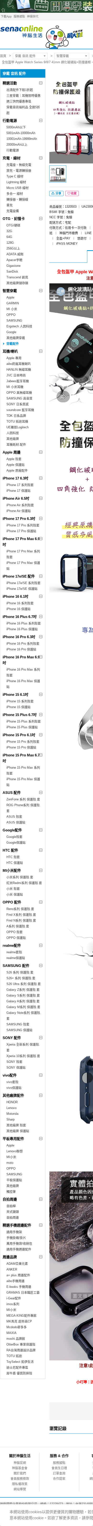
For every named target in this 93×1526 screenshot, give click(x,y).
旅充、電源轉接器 (18, 170)
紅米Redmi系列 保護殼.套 (24, 883)
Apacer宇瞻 (14, 260)
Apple (10, 297)
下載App (6, 16)
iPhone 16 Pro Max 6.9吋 (21, 660)
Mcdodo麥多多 (16, 1327)
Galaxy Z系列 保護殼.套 (23, 989)
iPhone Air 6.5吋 (16, 498)
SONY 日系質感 (17, 404)
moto (9, 1163)
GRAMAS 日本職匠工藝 (23, 1292)
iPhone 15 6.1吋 (15, 694)
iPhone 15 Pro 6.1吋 (19, 735)
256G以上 (13, 248)
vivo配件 (10, 1075)
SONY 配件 (12, 1038)
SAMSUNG (14, 320)
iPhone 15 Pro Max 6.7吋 (21, 758)
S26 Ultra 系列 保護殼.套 (23, 984)
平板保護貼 (14, 1180)
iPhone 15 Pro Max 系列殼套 (23, 770)
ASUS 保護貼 (15, 822)
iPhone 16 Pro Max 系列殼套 (23, 672)
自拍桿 (11, 1206)
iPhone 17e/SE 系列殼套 (23, 583)
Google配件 (12, 830)
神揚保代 (32, 16)
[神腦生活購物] (42, 34)
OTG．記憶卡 (14, 219)
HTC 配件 (10, 850)
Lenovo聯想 (14, 1151)
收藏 (74, 193)
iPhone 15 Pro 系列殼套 (22, 741)
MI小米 (11, 1157)
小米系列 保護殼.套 (19, 877)
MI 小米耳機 (14, 387)
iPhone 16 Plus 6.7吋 (20, 617)
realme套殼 (14, 952)
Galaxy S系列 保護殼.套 (23, 995)
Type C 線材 (14, 176)
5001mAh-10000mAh (20, 133)
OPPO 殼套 (14, 932)
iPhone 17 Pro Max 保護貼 (23, 565)
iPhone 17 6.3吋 (15, 478)
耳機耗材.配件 (16, 444)
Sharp (10, 1119)
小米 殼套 (13, 889)
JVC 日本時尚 (16, 375)
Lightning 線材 (16, 182)
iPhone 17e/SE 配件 (19, 576)
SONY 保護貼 (16, 1067)
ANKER (11, 1269)
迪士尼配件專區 (17, 1367)
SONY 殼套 (14, 1062)
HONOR (12, 1102)
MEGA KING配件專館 (21, 1315)
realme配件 (12, 945)
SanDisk (12, 271)
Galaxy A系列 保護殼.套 (23, 1001)
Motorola (12, 1113)
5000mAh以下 (16, 127)
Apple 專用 (13, 358)
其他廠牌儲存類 (17, 283)
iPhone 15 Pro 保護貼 (21, 747)
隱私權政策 (19, 1484)
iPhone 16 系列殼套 (20, 603)
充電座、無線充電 (18, 165)
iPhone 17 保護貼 (18, 490)
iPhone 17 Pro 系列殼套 (22, 525)
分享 (58, 193)
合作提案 (59, 1478)
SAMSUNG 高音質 (19, 398)
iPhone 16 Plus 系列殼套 (23, 623)
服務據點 (19, 16)
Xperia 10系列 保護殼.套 (23, 1056)
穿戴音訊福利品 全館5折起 (23, 110)
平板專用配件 (13, 1139)
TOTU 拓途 (14, 1356)
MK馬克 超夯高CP (19, 1321)
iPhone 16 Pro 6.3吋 (19, 637)
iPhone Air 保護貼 (18, 511)
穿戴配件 (12, 343)
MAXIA (11, 1333)
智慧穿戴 (63, 56)
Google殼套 (14, 837)
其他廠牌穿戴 (15, 338)
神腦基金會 (19, 1468)
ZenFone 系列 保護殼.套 (23, 799)
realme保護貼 (15, 958)
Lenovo (11, 1108)
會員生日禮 (59, 1468)
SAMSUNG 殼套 (17, 1024)
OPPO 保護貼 (16, 938)
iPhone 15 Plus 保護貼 (22, 727)
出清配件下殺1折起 (19, 90)
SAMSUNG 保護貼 (19, 1030)
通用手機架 (14, 1232)
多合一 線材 (14, 193)
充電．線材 (12, 158)
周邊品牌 (10, 1257)
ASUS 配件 (12, 793)
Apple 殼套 (13, 459)
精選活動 (10, 83)
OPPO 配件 (12, 902)
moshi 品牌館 (15, 1338)
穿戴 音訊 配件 (25, 56)
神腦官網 (20, 1462)
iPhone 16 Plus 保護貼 (22, 629)
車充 (9, 205)
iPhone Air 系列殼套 (20, 505)
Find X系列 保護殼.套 (21, 914)
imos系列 (12, 1304)
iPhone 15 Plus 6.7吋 (20, 715)
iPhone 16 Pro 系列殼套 (22, 643)
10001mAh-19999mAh (21, 139)
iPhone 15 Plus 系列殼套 (23, 721)
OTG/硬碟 (13, 225)
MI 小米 (11, 309)
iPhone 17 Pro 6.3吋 (19, 519)
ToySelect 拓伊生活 (20, 1362)
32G (9, 231)
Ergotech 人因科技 (19, 326)
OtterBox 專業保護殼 (20, 1344)
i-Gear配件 (13, 1298)
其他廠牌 (12, 439)
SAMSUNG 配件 (16, 966)
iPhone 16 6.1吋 (15, 596)
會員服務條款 (19, 1478)
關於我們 (20, 1473)
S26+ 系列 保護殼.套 (20, 978)
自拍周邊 (10, 1199)
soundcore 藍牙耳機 (20, 410)
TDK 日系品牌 (16, 415)
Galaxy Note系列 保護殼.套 (23, 1015)
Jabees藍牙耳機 (17, 381)
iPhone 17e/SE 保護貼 (21, 589)
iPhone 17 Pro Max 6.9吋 (21, 542)
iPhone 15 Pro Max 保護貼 (23, 782)
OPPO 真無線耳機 (19, 392)
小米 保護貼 (14, 894)
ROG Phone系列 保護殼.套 (23, 808)
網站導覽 (20, 1489)
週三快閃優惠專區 (18, 101)
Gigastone (13, 266)
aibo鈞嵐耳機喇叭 (18, 364)
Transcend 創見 (17, 277)
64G (9, 237)
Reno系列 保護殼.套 (20, 909)
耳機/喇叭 (10, 351)
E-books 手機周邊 (18, 1287)
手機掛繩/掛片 (16, 1237)
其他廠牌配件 (13, 1095)
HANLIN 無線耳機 (18, 369)
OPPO (11, 315)
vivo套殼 (12, 1082)
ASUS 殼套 (14, 816)
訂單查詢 (59, 1473)
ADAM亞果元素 (17, 1263)
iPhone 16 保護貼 (18, 609)
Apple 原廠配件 (17, 470)
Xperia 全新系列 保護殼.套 (23, 1047)
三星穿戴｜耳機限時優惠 (23, 95)
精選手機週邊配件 (17, 1225)
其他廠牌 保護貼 (17, 1131)
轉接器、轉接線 (17, 199)
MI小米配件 (12, 870)
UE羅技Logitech (17, 427)
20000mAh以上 (16, 144)
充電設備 (12, 211)
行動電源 (10, 120)
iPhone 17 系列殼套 (20, 485)
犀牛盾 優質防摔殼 (19, 1373)
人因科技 (12, 433)
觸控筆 (11, 1191)
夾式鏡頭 (12, 1212)
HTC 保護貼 (14, 863)
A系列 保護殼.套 (17, 926)
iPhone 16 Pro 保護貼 (21, 649)
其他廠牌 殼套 (16, 1125)
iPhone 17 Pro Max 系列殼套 (23, 554)
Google (11, 332)
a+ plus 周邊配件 (18, 1275)
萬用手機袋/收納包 (19, 1243)
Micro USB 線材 (17, 188)
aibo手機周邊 (15, 1281)
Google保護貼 (16, 842)
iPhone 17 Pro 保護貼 (21, 531)
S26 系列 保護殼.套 (19, 972)
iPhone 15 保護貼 (18, 707)
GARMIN (12, 303)
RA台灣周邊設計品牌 (21, 1350)
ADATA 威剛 (14, 254)
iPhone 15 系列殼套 (20, 701)
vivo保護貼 (13, 1088)
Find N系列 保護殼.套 (21, 920)
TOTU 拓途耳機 (17, 421)
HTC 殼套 (13, 857)
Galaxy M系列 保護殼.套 (23, 1007)
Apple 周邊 (12, 452)
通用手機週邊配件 (18, 1249)
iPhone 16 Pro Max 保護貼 (23, 684)
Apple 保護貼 (15, 465)
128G (10, 242)
